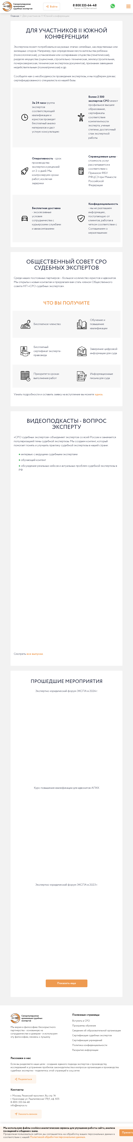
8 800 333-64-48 (85, 5)
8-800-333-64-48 (20, 1102)
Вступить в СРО (81, 1021)
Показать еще (66, 983)
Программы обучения (84, 1026)
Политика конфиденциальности (89, 1045)
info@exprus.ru (19, 1105)
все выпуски (35, 654)
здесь (99, 394)
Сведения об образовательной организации (96, 1030)
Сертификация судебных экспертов (92, 1035)
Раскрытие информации (85, 1050)
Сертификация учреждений (87, 1040)
